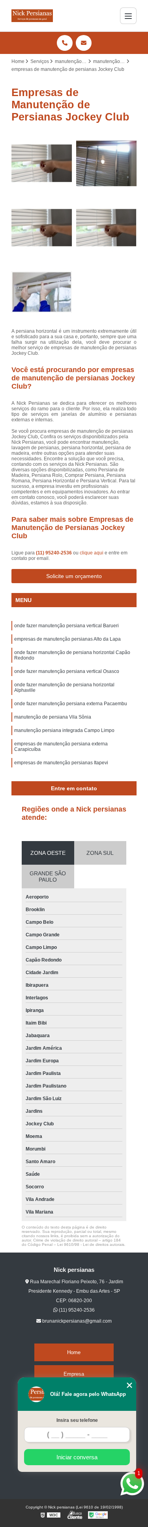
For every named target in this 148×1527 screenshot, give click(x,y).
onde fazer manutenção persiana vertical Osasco (66, 671)
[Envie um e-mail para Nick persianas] (84, 43)
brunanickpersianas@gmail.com (76, 1321)
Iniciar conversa (76, 1457)
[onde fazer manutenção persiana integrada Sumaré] (41, 163)
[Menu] (128, 15)
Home (74, 1352)
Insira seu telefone (77, 1420)
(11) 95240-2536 (54, 553)
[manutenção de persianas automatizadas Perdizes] (106, 163)
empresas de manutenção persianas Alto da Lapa (67, 639)
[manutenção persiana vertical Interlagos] (106, 228)
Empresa (74, 1374)
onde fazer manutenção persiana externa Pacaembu (70, 703)
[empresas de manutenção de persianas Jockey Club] (41, 228)
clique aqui (91, 553)
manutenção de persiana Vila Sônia (52, 717)
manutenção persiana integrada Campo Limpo (64, 730)
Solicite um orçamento (74, 576)
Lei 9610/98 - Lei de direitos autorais (90, 1244)
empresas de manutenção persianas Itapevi (61, 762)
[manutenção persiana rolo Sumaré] (41, 292)
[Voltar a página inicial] (32, 16)
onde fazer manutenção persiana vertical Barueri (66, 625)
